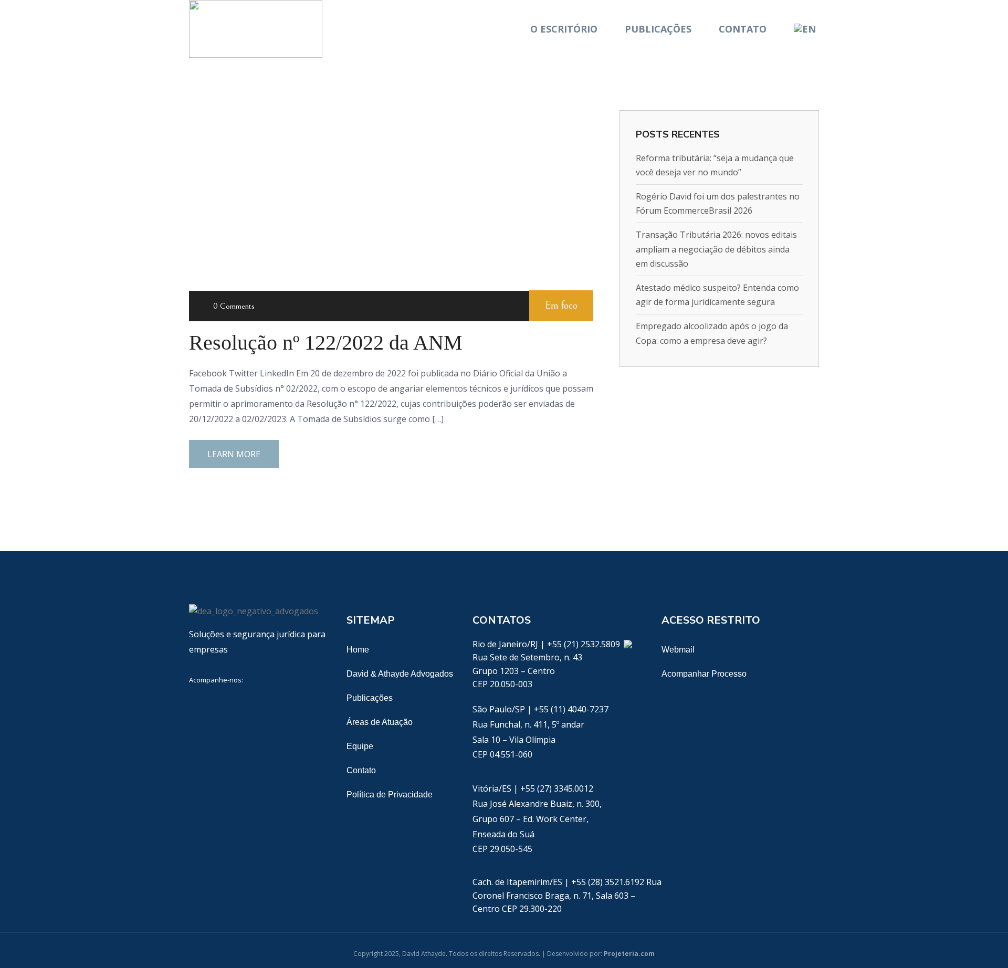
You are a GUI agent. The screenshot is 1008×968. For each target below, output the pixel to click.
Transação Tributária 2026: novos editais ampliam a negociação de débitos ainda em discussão (716, 249)
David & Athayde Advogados (399, 673)
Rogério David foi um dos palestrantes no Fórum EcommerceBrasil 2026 (718, 203)
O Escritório (563, 29)
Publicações (658, 29)
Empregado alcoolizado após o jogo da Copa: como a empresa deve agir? (712, 333)
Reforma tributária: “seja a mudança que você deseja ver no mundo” (715, 165)
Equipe (359, 746)
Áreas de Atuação (379, 722)
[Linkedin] (197, 703)
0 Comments (234, 306)
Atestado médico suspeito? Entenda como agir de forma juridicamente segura (717, 295)
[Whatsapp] (627, 644)
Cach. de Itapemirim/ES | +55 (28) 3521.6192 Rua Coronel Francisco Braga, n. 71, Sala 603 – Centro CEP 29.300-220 (567, 895)
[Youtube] (262, 703)
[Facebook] (230, 703)
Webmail (678, 649)
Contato (742, 29)
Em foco (561, 306)
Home (357, 649)
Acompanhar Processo (704, 673)
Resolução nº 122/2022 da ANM (326, 342)
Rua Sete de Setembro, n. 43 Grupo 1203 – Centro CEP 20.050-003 (527, 670)
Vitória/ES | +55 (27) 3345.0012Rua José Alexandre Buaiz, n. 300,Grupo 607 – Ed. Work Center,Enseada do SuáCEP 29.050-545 (537, 819)
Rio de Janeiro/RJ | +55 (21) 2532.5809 (547, 644)
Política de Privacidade (389, 794)
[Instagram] (295, 703)
